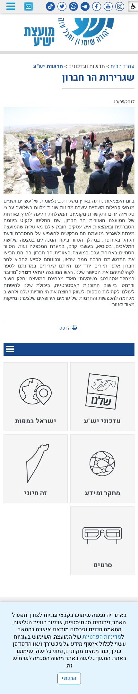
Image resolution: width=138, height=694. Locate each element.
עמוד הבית (122, 66)
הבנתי (69, 678)
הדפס (65, 327)
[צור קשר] (28, 6)
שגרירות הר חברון (98, 78)
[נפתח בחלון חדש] (119, 6)
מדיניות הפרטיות (101, 637)
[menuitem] (102, 396)
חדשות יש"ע (48, 66)
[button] (10, 6)
